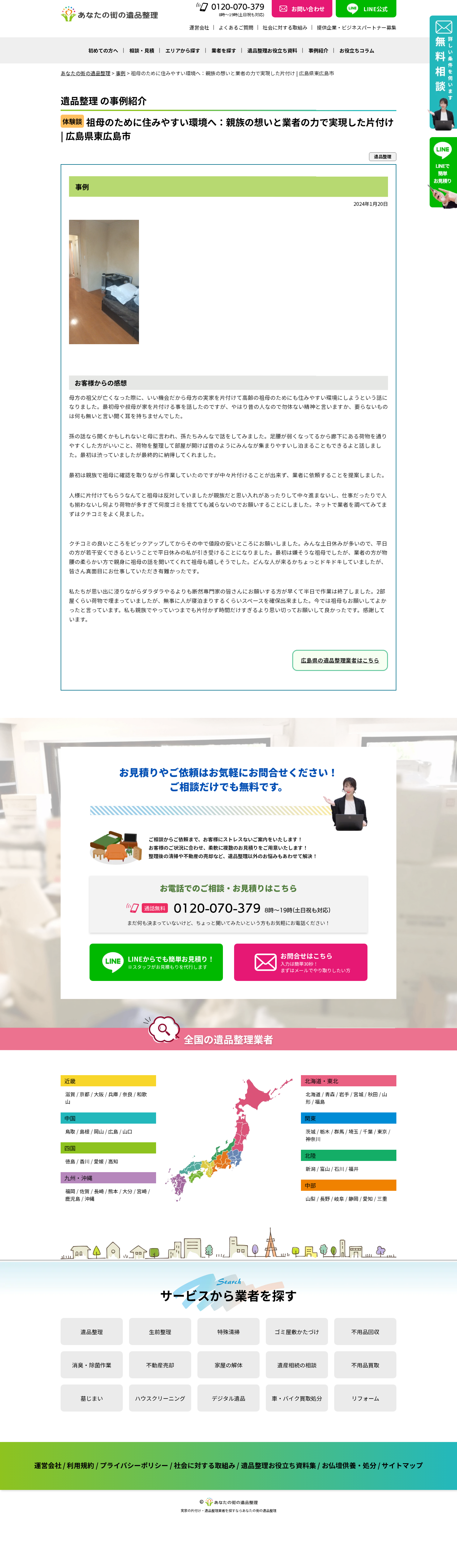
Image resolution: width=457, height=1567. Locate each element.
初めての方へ (103, 50)
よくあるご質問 (236, 27)
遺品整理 (92, 1332)
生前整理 (160, 1332)
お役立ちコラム (356, 50)
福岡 (70, 1191)
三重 (382, 1198)
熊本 (113, 1191)
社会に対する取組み (285, 27)
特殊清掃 (228, 1332)
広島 (113, 1131)
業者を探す (223, 50)
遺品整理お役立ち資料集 (278, 1465)
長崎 (99, 1191)
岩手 (344, 1094)
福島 (320, 1101)
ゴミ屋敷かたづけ (297, 1332)
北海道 (313, 1094)
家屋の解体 (228, 1365)
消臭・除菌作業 (91, 1365)
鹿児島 (72, 1198)
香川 (85, 1161)
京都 (85, 1094)
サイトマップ (402, 1465)
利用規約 (80, 1465)
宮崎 (142, 1191)
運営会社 (199, 27)
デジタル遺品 (228, 1398)
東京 (382, 1131)
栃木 (325, 1131)
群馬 (339, 1131)
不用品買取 (365, 1365)
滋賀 (70, 1094)
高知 (113, 1161)
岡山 (99, 1131)
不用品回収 (365, 1332)
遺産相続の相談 (296, 1365)
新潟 (311, 1168)
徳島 (70, 1161)
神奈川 (313, 1139)
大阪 (99, 1094)
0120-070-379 (237, 6)
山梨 (311, 1198)
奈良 (127, 1094)
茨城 (311, 1131)
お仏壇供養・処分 (349, 1465)
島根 (85, 1131)
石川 (339, 1168)
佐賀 (85, 1191)
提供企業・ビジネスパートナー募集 (356, 27)
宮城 (358, 1094)
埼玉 (353, 1131)
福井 (353, 1168)
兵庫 (113, 1094)
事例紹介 (318, 50)
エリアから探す (182, 50)
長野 (325, 1198)
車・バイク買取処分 (297, 1398)
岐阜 (339, 1198)
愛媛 (99, 1161)
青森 (330, 1094)
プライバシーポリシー (134, 1465)
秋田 (373, 1094)
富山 (325, 1168)
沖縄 (90, 1198)
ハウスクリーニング (160, 1398)
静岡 (353, 1198)
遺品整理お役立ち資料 (272, 50)
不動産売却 (160, 1365)
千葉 (368, 1131)
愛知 (368, 1198)
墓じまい (92, 1398)
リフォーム (365, 1398)
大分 (127, 1191)
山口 (127, 1131)
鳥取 (70, 1131)
